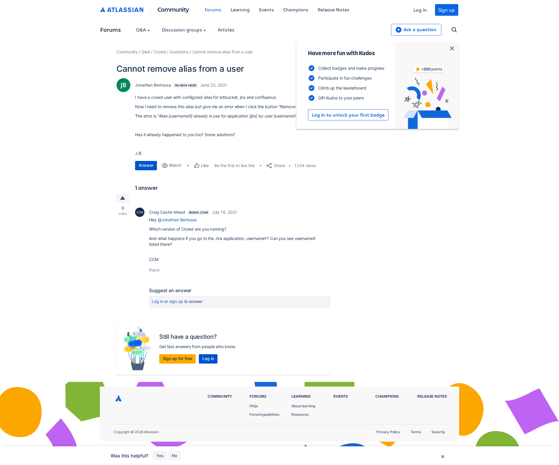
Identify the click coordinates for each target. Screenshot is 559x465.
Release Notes (333, 9)
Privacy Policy (388, 432)
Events (266, 9)
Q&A (141, 30)
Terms (416, 432)
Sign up (446, 10)
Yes (160, 455)
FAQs (254, 406)
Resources (300, 414)
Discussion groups (182, 30)
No (174, 455)
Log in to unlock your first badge (348, 115)
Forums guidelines (264, 414)
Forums (213, 9)
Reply (154, 269)
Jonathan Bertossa (153, 85)
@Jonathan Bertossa (177, 219)
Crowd (160, 51)
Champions (295, 9)
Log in (420, 10)
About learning (303, 406)
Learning (240, 9)
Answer (146, 165)
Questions (179, 51)
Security (438, 432)
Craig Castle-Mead (167, 212)
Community (173, 9)
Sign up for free (177, 358)
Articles (226, 30)
